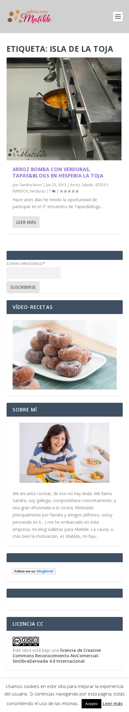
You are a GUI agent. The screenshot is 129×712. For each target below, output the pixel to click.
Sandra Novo (31, 184)
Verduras (37, 191)
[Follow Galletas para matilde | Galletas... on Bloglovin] (34, 572)
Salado (87, 184)
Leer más (26, 222)
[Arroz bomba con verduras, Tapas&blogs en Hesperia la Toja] (64, 108)
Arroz (75, 184)
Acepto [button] (91, 703)
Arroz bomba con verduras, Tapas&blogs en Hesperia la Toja (58, 172)
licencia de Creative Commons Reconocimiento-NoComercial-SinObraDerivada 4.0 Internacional (57, 655)
